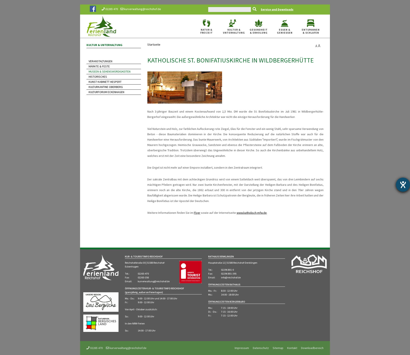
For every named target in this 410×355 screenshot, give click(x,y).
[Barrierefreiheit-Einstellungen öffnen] (403, 185)
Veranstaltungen (100, 61)
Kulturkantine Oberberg (106, 87)
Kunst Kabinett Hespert (105, 82)
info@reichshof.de (231, 277)
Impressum (242, 348)
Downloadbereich (312, 348)
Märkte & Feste (99, 66)
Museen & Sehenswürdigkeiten (109, 71)
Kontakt (292, 348)
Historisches (98, 77)
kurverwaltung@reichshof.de (142, 9)
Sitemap (278, 348)
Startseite (153, 44)
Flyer (197, 213)
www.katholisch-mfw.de (252, 213)
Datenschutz (261, 348)
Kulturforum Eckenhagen (106, 92)
